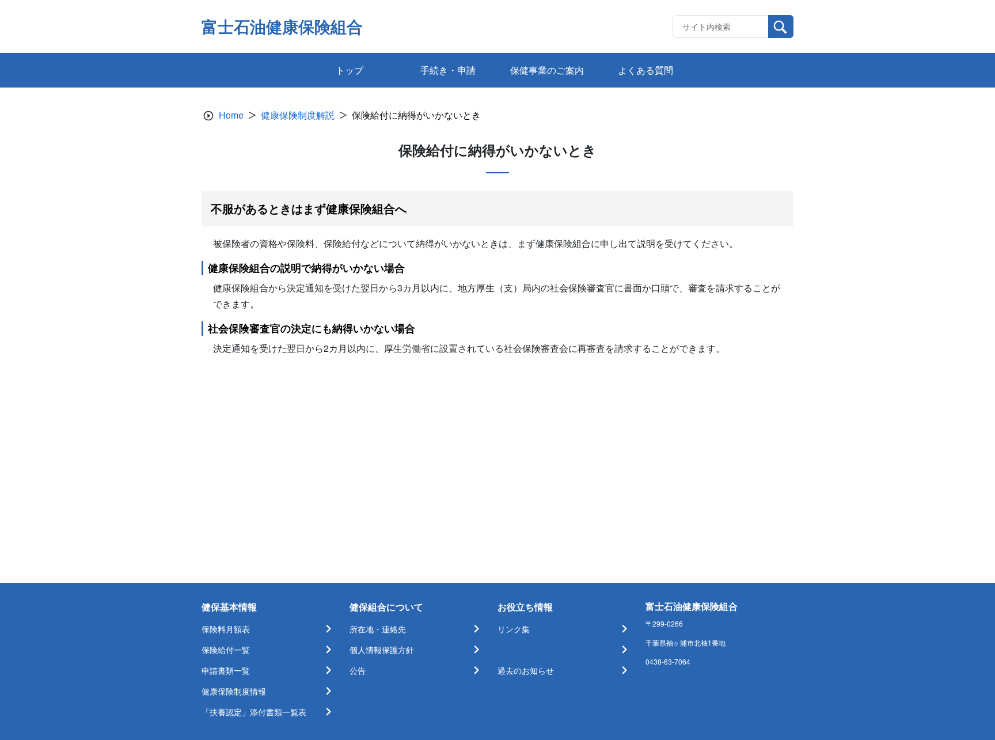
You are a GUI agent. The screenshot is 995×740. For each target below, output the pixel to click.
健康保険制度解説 (298, 115)
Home (231, 115)
